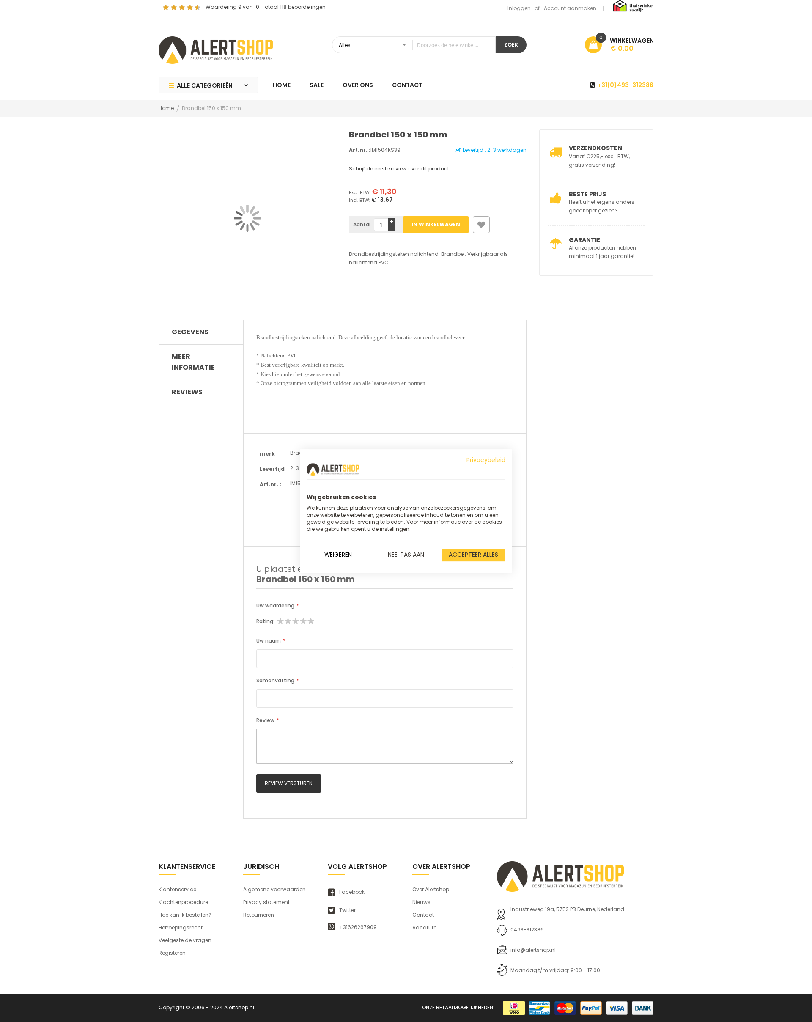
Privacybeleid (485, 460)
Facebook (352, 892)
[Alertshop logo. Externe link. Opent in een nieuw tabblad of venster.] (333, 469)
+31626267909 (358, 927)
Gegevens (190, 332)
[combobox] (414, 44)
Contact (423, 914)
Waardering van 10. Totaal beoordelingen (266, 7)
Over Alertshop (430, 889)
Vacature (424, 927)
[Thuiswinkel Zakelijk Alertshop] (633, 5)
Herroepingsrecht (181, 927)
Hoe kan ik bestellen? (185, 914)
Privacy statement (266, 902)
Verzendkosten (595, 148)
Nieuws (421, 902)
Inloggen (519, 8)
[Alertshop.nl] (216, 49)
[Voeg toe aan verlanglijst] (481, 224)
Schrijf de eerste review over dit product (399, 168)
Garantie (584, 240)
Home (166, 108)
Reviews (187, 392)
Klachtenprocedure (183, 902)
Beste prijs (587, 194)
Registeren (172, 952)
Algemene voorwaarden (274, 889)
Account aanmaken (570, 8)
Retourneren (258, 914)
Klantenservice (177, 889)
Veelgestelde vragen (185, 940)
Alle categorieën (205, 85)
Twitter (347, 910)
